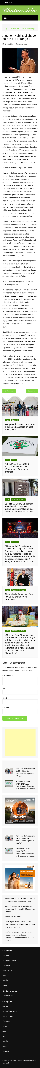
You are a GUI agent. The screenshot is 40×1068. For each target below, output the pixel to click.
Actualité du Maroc (9, 960)
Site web (5, 708)
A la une (20, 44)
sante (4, 1031)
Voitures (5, 1051)
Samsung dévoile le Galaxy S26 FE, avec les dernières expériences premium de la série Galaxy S (20, 924)
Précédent (10, 391)
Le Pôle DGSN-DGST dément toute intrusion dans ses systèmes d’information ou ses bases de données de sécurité (19, 936)
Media (4, 985)
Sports (14, 460)
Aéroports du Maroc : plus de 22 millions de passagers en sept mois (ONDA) (20, 427)
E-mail (5, 698)
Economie (15, 420)
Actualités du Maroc (18, 499)
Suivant (30, 391)
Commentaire (8, 675)
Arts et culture (7, 1016)
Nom (4, 688)
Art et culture (7, 970)
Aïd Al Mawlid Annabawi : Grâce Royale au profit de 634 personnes (20, 597)
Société (5, 980)
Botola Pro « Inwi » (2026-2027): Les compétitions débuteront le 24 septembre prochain (20, 909)
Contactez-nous (8, 996)
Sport (4, 975)
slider (26, 44)
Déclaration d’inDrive (13, 917)
